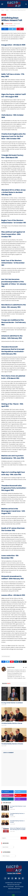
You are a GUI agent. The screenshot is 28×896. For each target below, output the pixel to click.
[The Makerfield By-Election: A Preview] (14, 735)
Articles (4, 14)
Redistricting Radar (14, 888)
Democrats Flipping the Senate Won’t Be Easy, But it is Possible (17, 828)
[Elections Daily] (14, 4)
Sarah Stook (9, 23)
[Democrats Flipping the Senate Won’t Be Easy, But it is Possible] (5, 829)
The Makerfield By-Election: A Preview (12, 744)
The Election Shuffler (13, 884)
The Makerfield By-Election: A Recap (11, 723)
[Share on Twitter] (12, 29)
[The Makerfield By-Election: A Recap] (14, 714)
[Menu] (2, 4)
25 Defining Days (6, 656)
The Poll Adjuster (8, 886)
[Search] (26, 4)
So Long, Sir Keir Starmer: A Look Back (12, 703)
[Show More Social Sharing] (25, 29)
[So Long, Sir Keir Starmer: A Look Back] (14, 694)
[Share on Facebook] (5, 29)
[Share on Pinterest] (20, 29)
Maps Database (19, 886)
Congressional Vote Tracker (13, 882)
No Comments (5, 25)
